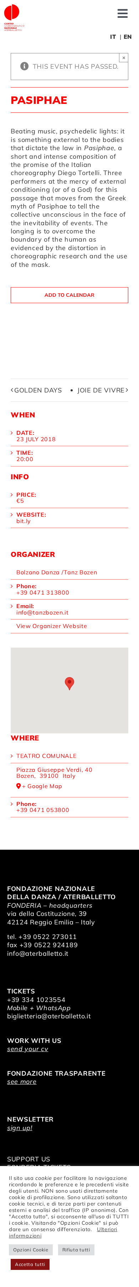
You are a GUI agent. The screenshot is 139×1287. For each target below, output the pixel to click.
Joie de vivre (101, 390)
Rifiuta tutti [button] (76, 1249)
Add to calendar (69, 295)
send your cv (27, 1049)
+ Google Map (42, 786)
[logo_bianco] (14, 6)
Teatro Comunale (46, 755)
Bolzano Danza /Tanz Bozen (56, 572)
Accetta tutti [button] (30, 1264)
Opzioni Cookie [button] (30, 1249)
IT (113, 36)
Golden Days (38, 390)
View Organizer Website (51, 625)
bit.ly (23, 520)
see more (22, 1081)
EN (128, 36)
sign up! (19, 1128)
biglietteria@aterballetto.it (49, 1016)
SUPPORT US (28, 1159)
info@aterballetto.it (37, 953)
